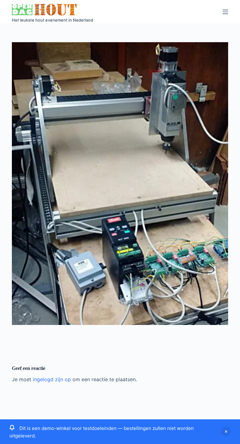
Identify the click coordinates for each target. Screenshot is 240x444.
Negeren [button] (226, 431)
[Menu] (225, 12)
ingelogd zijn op (52, 379)
